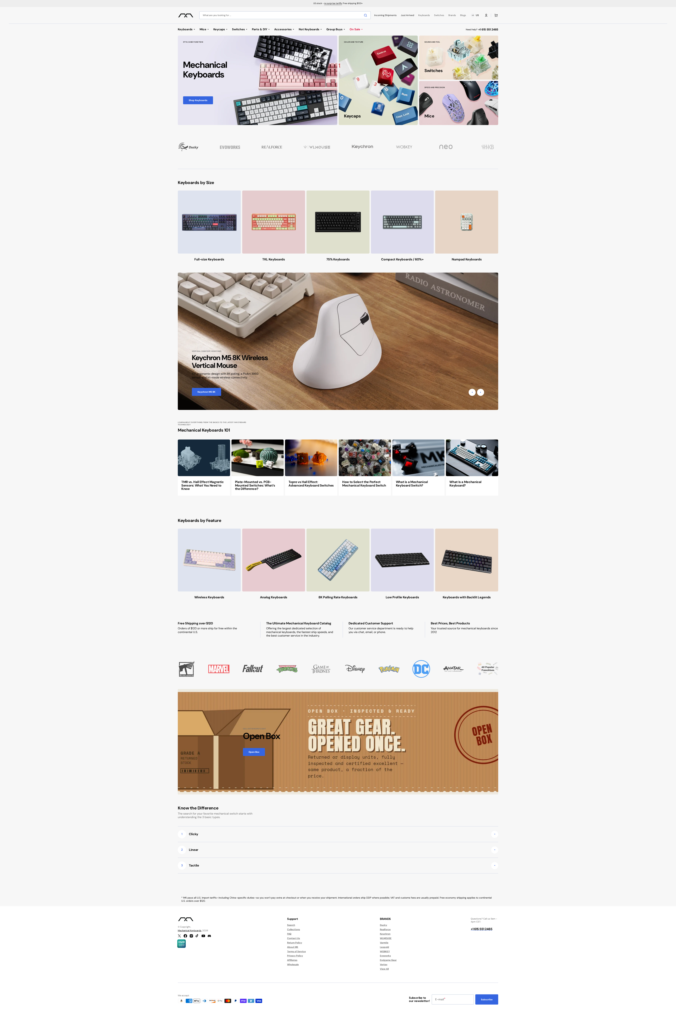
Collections (293, 929)
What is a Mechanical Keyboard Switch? (412, 484)
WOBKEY (385, 951)
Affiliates (292, 960)
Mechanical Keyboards (189, 930)
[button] (486, 15)
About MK (292, 947)
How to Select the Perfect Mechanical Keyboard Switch (364, 484)
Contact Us (293, 938)
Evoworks (385, 955)
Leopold (384, 947)
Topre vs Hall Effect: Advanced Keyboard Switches (311, 484)
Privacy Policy (295, 955)
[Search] (366, 15)
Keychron (385, 933)
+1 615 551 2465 (488, 29)
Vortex (383, 964)
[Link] (257, 80)
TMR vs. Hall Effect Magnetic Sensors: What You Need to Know (202, 485)
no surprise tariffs (333, 3)
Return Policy (294, 942)
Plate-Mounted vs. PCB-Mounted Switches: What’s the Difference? (255, 485)
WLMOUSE (386, 938)
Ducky (383, 925)
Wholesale (293, 964)
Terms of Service (296, 951)
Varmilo (384, 942)
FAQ (289, 933)
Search (291, 925)
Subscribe (487, 999)
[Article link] (204, 468)
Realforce (385, 929)
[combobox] (285, 15)
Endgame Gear (388, 960)
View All (384, 968)
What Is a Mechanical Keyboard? (465, 484)
